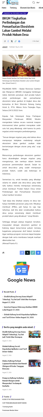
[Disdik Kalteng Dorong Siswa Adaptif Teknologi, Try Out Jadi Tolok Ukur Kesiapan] (35, 334)
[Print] (19, 41)
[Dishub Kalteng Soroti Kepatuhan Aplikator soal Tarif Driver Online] (35, 348)
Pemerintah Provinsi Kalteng (15, 13)
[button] (4, 2)
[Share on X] (11, 41)
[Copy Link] (15, 41)
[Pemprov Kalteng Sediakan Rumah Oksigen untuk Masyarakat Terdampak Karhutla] (35, 380)
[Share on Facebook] (8, 41)
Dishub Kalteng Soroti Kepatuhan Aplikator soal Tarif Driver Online (14, 349)
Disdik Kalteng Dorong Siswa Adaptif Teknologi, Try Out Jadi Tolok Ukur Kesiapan (14, 334)
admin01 (4, 47)
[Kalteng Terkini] (12, 2)
